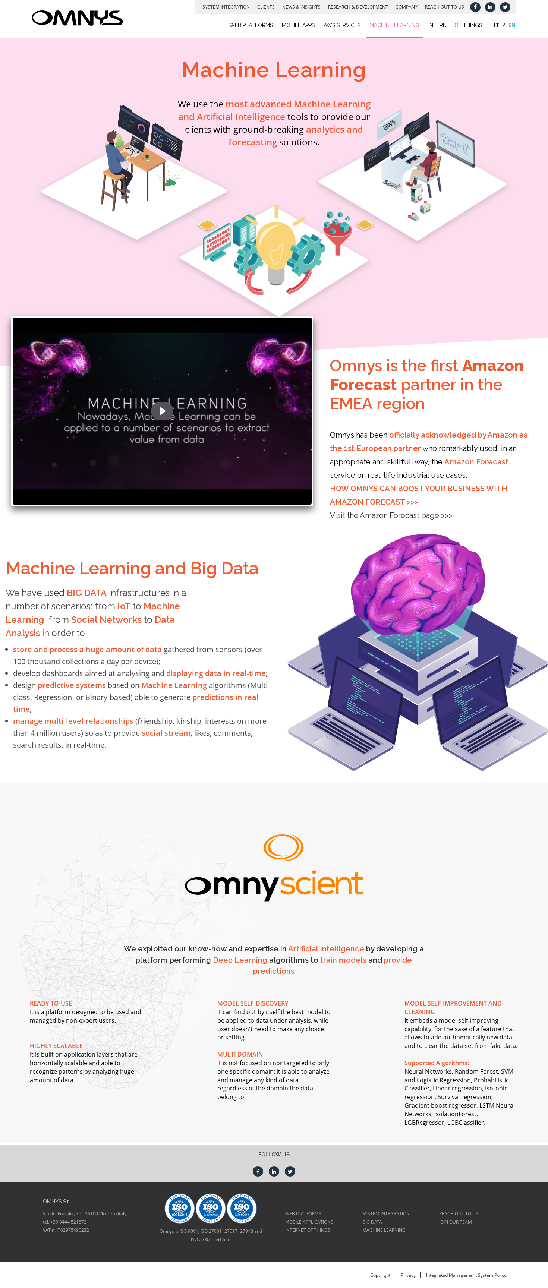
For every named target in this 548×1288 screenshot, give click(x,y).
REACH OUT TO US (458, 1213)
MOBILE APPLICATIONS (309, 1222)
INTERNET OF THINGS (307, 1230)
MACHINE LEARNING (384, 1230)
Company (407, 7)
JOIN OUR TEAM (455, 1222)
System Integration (226, 7)
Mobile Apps (298, 25)
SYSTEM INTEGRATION (386, 1213)
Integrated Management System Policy (466, 1275)
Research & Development (358, 7)
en (512, 25)
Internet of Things (455, 25)
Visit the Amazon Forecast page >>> (391, 515)
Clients (266, 7)
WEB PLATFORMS (303, 1213)
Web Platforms (251, 25)
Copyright (380, 1275)
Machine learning (394, 25)
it (496, 25)
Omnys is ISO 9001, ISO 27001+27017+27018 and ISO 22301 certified (211, 1235)
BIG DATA (372, 1222)
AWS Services (342, 25)
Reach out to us (444, 7)
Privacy (408, 1275)
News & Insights (301, 7)
